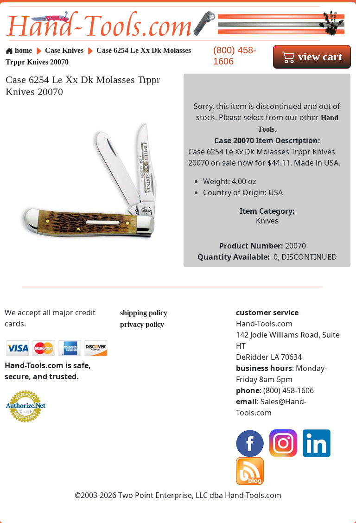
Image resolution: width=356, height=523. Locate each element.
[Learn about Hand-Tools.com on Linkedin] (317, 442)
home (22, 50)
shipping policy (143, 313)
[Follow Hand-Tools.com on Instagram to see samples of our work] (283, 442)
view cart (318, 57)
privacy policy (142, 324)
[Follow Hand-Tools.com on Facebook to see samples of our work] (250, 442)
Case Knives (64, 50)
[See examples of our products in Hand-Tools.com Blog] (250, 470)
